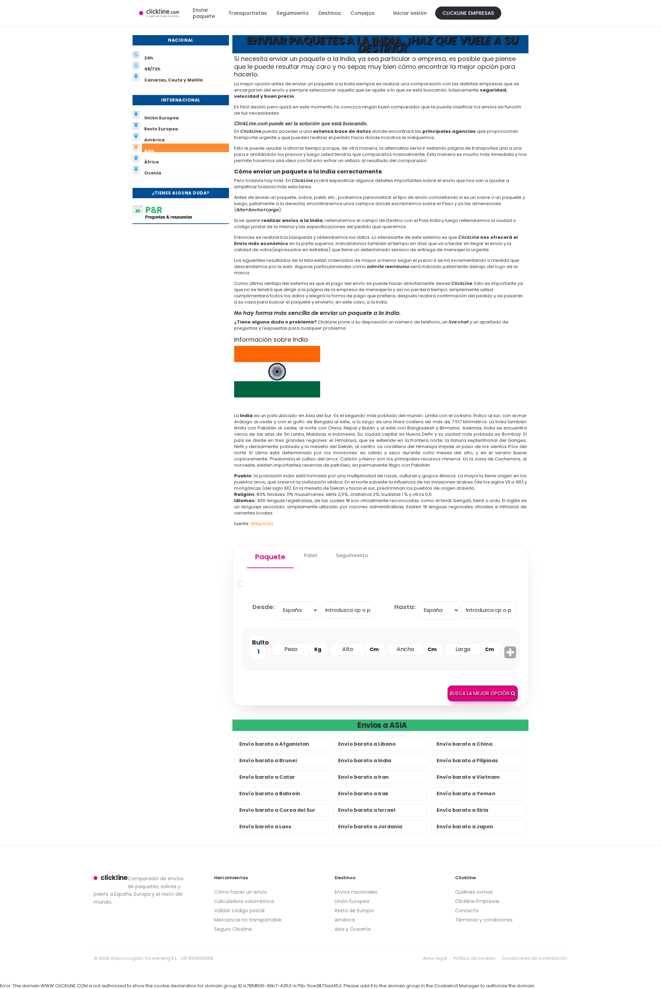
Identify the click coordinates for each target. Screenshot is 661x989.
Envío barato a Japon (465, 826)
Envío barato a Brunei (268, 760)
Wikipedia (262, 523)
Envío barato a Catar (267, 777)
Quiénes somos (474, 892)
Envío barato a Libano (367, 744)
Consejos (362, 13)
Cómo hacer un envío (240, 892)
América (345, 920)
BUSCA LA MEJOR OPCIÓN (480, 693)
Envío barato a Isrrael (366, 810)
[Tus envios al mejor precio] (159, 13)
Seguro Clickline (233, 929)
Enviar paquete (204, 13)
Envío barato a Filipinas (467, 760)
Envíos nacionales (356, 892)
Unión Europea (352, 901)
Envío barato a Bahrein (269, 793)
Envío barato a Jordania (370, 826)
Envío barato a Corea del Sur (277, 810)
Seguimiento (292, 13)
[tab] (270, 557)
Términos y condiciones (484, 920)
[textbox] (347, 610)
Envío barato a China (464, 744)
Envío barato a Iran (363, 777)
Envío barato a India (364, 760)
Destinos (329, 13)
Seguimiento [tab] (352, 555)
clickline (114, 878)
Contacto (467, 910)
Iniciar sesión (410, 13)
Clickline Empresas (468, 13)
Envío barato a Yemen (466, 793)
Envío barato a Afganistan (274, 744)
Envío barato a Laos (265, 826)
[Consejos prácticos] (181, 212)
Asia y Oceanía (353, 929)
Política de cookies (474, 958)
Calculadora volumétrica (244, 901)
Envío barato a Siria (462, 810)
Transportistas (247, 13)
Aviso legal (435, 958)
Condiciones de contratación (534, 958)
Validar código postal (239, 910)
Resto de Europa (354, 910)
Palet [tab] (310, 555)
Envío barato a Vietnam (468, 777)
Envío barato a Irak (363, 793)
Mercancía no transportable (248, 920)
